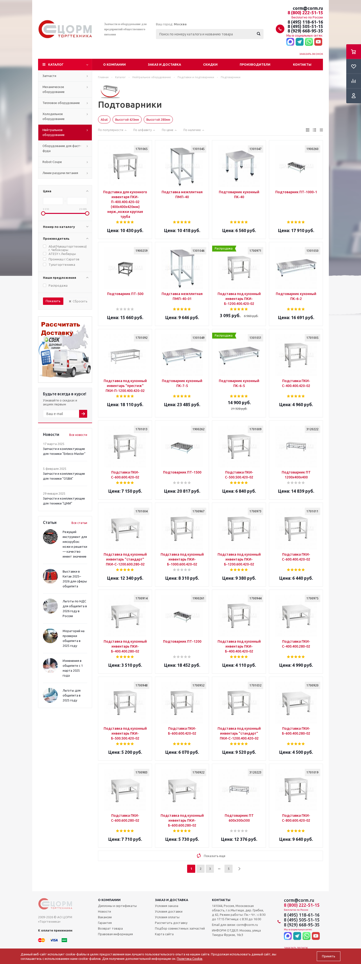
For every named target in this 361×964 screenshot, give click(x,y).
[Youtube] (318, 42)
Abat (104, 119)
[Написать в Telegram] (300, 42)
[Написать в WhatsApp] (309, 42)
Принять (328, 956)
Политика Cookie (189, 958)
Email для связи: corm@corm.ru (235, 924)
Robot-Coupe (52, 161)
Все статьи (79, 522)
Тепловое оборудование (61, 102)
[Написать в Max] (290, 42)
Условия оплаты (167, 917)
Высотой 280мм (158, 119)
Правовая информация (115, 934)
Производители (255, 64)
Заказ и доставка (164, 64)
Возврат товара (110, 928)
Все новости (78, 434)
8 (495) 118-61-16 (305, 22)
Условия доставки (168, 911)
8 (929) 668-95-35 (305, 31)
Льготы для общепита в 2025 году (72, 695)
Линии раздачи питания (60, 173)
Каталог (56, 64)
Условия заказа (166, 905)
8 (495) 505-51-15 (305, 26)
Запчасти (49, 75)
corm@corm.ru (308, 8)
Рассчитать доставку (171, 922)
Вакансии (105, 917)
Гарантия (105, 922)
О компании (114, 64)
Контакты (302, 64)
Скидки (210, 64)
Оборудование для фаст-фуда (61, 148)
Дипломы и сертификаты (117, 905)
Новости (104, 911)
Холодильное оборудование (53, 116)
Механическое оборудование (53, 89)
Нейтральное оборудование (53, 132)
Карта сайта (164, 934)
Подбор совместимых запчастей (180, 928)
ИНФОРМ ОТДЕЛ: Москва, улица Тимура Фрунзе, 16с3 (236, 932)
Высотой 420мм (127, 119)
